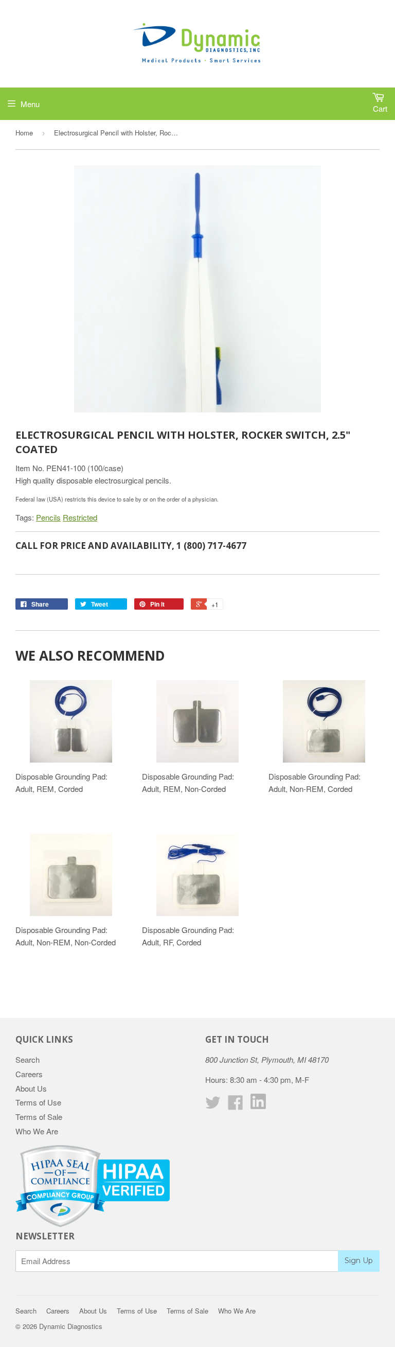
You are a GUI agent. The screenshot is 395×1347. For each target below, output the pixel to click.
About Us (31, 1088)
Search (27, 1059)
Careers (29, 1073)
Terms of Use (38, 1102)
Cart (380, 108)
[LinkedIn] (258, 1105)
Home (24, 132)
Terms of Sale (38, 1116)
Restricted (80, 517)
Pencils (48, 517)
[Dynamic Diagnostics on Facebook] (235, 1105)
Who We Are (36, 1131)
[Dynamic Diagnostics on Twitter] (213, 1105)
